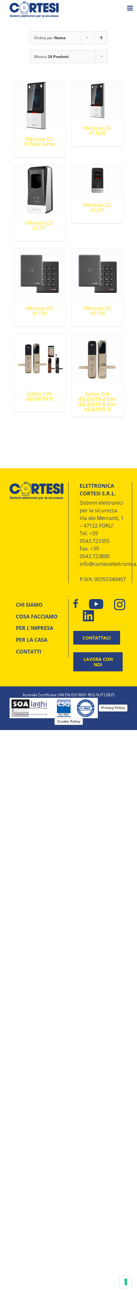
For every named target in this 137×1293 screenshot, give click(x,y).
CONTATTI (28, 651)
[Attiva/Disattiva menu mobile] (130, 8)
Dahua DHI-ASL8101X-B (39, 396)
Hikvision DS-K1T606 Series (39, 141)
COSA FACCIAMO (37, 616)
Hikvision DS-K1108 (39, 311)
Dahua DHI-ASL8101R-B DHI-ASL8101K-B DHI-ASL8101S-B (97, 402)
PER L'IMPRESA (34, 628)
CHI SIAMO (29, 604)
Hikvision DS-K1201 (39, 225)
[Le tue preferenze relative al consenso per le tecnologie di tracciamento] (126, 1282)
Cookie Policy (68, 721)
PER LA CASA (31, 639)
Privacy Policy (113, 707)
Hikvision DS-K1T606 (97, 131)
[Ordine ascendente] (101, 37)
